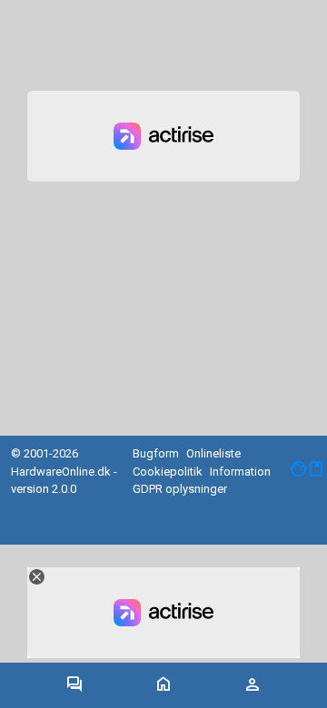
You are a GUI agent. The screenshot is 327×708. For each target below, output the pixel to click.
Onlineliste (213, 453)
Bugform (156, 453)
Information (240, 471)
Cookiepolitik (168, 471)
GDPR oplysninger (180, 489)
